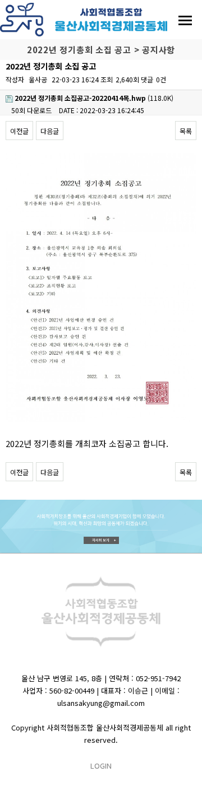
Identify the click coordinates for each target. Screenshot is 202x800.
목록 (186, 131)
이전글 (19, 131)
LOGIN (101, 765)
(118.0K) (94, 98)
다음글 (49, 131)
